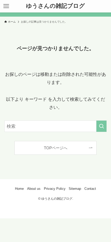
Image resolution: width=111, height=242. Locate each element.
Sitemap (75, 189)
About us (34, 189)
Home (19, 189)
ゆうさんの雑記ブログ (55, 6)
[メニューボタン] (6, 6)
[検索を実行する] (101, 126)
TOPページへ (55, 148)
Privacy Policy (55, 189)
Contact (90, 189)
